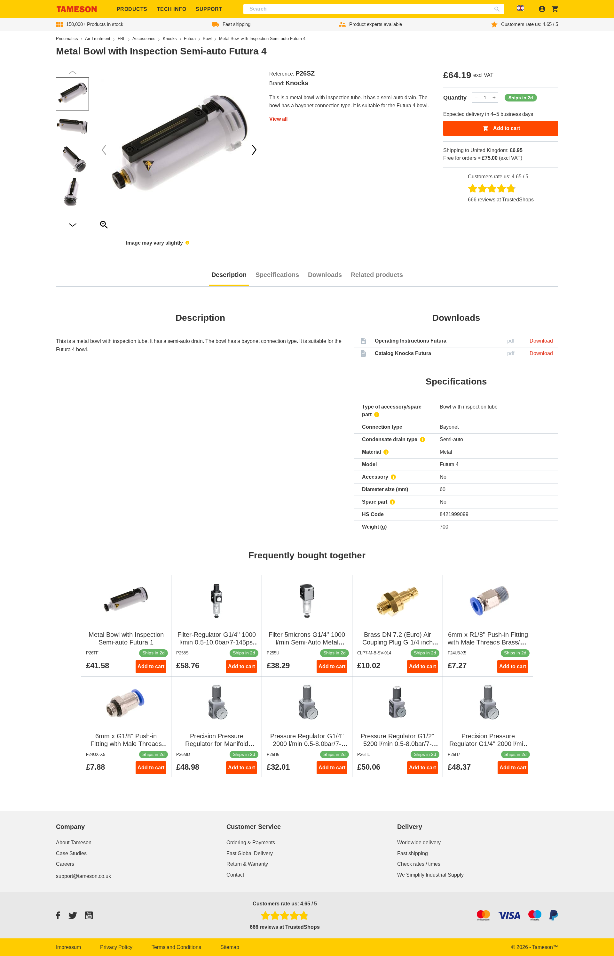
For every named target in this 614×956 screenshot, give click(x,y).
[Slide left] (254, 150)
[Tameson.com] (77, 9)
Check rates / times (418, 864)
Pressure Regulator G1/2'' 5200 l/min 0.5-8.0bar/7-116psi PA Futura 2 (397, 744)
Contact (235, 875)
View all (278, 119)
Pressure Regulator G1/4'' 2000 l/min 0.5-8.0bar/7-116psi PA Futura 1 (307, 744)
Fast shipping (412, 853)
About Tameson (73, 842)
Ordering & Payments (250, 842)
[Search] (498, 9)
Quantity (455, 97)
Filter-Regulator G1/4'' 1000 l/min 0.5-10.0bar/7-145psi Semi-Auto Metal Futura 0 (216, 642)
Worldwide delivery (419, 842)
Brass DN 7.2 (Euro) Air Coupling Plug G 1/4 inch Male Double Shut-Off (397, 642)
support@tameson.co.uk (83, 876)
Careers (65, 864)
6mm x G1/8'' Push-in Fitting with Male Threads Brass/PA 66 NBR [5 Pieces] (126, 744)
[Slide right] (104, 150)
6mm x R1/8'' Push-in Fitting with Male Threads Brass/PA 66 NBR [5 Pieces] (488, 642)
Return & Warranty (247, 864)
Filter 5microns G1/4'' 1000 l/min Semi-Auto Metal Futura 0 (307, 642)
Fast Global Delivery (249, 853)
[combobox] (374, 9)
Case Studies (71, 853)
